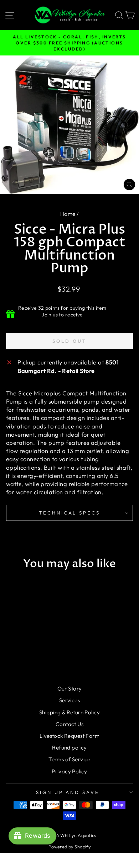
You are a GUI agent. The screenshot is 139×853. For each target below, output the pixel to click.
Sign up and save (68, 792)
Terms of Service (69, 759)
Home (68, 213)
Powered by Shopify (69, 846)
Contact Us (69, 724)
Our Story (69, 688)
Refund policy (69, 747)
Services (69, 700)
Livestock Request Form (69, 735)
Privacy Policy (69, 771)
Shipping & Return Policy (69, 712)
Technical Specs (70, 513)
